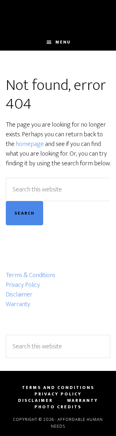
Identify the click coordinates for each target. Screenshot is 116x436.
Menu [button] (63, 42)
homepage (30, 144)
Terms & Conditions (30, 275)
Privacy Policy (23, 284)
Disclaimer (19, 294)
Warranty (18, 304)
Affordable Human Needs (58, 17)
